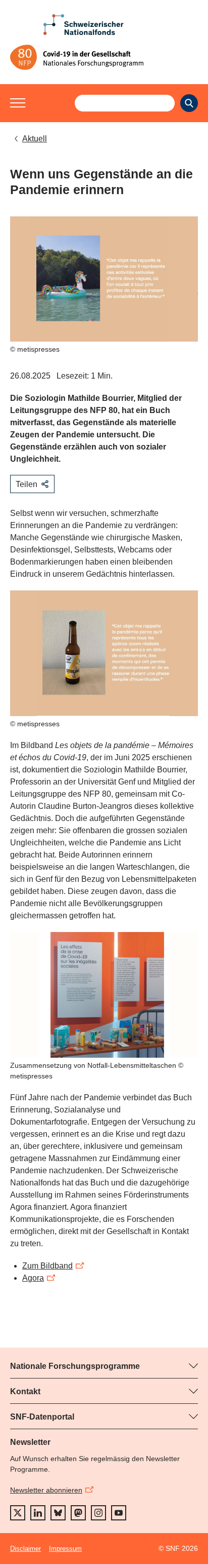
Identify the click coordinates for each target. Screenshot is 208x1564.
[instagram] (98, 1512)
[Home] (104, 57)
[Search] (189, 103)
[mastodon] (78, 1512)
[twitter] (17, 1512)
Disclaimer (25, 1548)
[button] (17, 102)
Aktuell (34, 138)
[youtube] (118, 1512)
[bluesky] (58, 1512)
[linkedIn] (37, 1512)
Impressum (65, 1548)
